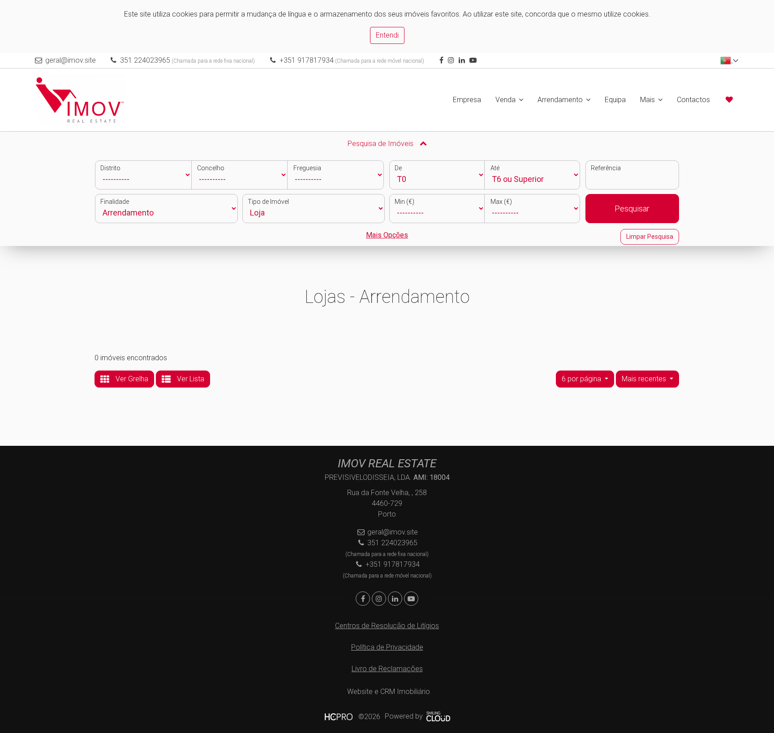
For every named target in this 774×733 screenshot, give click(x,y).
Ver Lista (189, 379)
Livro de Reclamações (387, 668)
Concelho (210, 168)
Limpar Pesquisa (649, 236)
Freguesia (307, 168)
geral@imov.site (70, 60)
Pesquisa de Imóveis (381, 143)
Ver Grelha (131, 379)
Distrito (110, 168)
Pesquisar (632, 208)
